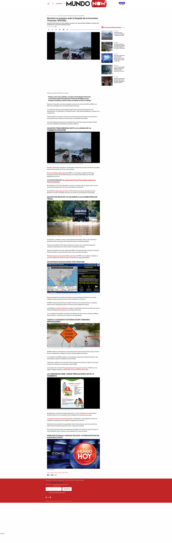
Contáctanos (61, 480)
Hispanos (52, 472)
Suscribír (122, 2)
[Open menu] (48, 3)
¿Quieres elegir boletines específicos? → (57, 492)
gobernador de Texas (61, 191)
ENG (123, 4)
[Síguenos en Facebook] (46, 497)
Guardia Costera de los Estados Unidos (60, 418)
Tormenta (59, 472)
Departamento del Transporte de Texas (75, 368)
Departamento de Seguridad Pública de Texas (62, 256)
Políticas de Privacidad (79, 480)
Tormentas (55, 15)
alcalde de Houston (62, 308)
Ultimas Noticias (65, 472)
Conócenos (55, 480)
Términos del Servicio (69, 480)
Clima (51, 15)
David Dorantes (52, 26)
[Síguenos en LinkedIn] (50, 497)
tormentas (116, 30)
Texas (56, 472)
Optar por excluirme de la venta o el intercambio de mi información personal (58, 501)
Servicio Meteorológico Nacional (58, 173)
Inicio (48, 15)
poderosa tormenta (86, 415)
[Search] (52, 3)
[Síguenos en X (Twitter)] (48, 497)
